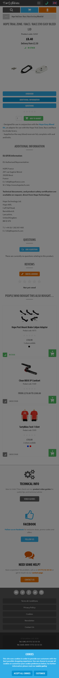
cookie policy (41, 666)
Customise (40, 673)
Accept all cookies (22, 673)
